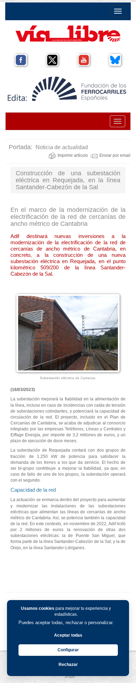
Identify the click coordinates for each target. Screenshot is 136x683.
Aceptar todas (68, 635)
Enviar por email (114, 155)
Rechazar (68, 664)
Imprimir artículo (73, 155)
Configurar (68, 649)
